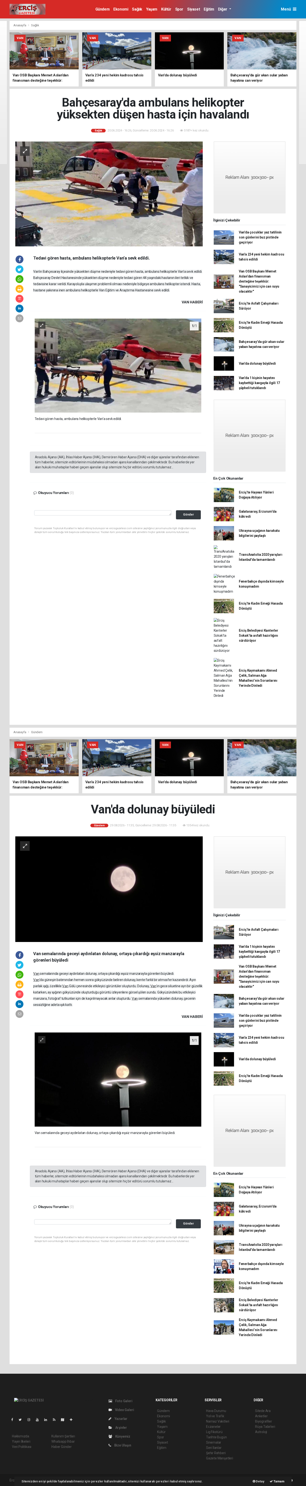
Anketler (261, 1416)
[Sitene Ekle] (73, 1420)
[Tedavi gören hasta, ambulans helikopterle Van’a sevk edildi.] (118, 365)
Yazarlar (120, 1419)
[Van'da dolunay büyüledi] (109, 889)
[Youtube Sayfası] (39, 1420)
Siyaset (193, 9)
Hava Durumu (216, 1411)
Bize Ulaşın (122, 1445)
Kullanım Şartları (63, 1436)
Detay (259, 1481)
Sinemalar (213, 1442)
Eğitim (209, 9)
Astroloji (261, 1432)
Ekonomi (120, 9)
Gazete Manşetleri (219, 1458)
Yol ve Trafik (215, 1416)
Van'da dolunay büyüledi (257, 363)
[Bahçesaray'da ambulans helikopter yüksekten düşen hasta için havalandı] (109, 194)
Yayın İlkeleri (21, 1441)
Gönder (188, 514)
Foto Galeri (123, 1401)
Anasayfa (20, 25)
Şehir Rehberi (216, 1453)
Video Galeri (124, 1410)
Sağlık (137, 9)
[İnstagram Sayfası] (30, 1420)
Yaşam (151, 9)
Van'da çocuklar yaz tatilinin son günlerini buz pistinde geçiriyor (260, 237)
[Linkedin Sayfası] (47, 1420)
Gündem (102, 9)
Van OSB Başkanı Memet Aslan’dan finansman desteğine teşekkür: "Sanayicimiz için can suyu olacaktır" (259, 281)
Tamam (278, 1481)
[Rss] (56, 1420)
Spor (179, 9)
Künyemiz (122, 1436)
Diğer (223, 9)
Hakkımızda (20, 1436)
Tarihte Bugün (216, 1437)
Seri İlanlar (214, 1448)
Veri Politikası (21, 1447)
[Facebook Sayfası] (14, 1420)
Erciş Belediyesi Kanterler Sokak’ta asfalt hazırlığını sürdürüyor (258, 635)
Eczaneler (213, 1427)
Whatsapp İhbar (63, 1441)
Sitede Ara (263, 1411)
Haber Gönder (61, 1447)
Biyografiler (263, 1421)
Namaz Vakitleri (217, 1421)
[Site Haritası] (64, 1420)
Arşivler (121, 1427)
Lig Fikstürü (214, 1432)
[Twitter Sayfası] (22, 1420)
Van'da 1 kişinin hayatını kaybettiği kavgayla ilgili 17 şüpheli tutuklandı (259, 383)
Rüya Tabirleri (265, 1427)
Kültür (166, 9)
